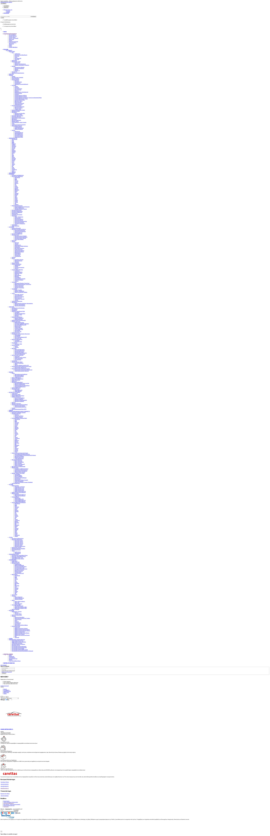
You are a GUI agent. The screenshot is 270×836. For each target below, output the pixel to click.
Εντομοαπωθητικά (19, 132)
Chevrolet (14, 146)
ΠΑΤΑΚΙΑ (11, 484)
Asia (13, 140)
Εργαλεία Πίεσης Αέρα (20, 100)
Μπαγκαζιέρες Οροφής (20, 472)
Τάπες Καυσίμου (15, 225)
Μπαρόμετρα (17, 252)
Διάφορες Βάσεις (19, 272)
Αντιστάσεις (15, 309)
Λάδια (10, 655)
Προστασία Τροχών (16, 549)
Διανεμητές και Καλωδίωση (21, 55)
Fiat (12, 153)
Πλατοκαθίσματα (15, 389)
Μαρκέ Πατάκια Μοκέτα (20, 495)
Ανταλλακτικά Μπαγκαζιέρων (21, 468)
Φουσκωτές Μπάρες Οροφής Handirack (24, 482)
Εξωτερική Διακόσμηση (17, 211)
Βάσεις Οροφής (18, 463)
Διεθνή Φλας (15, 561)
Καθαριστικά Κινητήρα (20, 631)
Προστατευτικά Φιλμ (19, 222)
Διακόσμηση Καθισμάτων (17, 378)
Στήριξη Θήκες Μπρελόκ (17, 269)
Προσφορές (6, 806)
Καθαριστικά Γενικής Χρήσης (21, 628)
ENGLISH (6, 7)
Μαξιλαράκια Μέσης (19, 375)
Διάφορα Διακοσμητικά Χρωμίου (22, 206)
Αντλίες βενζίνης (13, 36)
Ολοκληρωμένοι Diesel (20, 405)
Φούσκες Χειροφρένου (20, 304)
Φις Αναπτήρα (18, 359)
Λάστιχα (16, 612)
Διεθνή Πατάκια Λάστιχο (20, 491)
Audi (13, 141)
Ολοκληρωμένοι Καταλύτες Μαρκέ (19, 404)
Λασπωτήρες (15, 213)
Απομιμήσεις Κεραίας (19, 67)
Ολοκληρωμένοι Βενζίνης (20, 406)
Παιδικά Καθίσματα (16, 387)
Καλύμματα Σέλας (16, 111)
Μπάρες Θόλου (15, 121)
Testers (16, 86)
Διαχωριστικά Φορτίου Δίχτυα (19, 229)
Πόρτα (13, 258)
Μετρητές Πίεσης (19, 101)
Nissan (16, 191)
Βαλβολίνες (11, 656)
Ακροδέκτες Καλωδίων (20, 313)
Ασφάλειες (14, 310)
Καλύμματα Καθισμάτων (17, 382)
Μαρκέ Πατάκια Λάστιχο (20, 494)
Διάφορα (17, 91)
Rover (16, 195)
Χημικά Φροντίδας (19, 137)
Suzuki (16, 201)
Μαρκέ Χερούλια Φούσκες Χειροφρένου (24, 303)
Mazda (16, 188)
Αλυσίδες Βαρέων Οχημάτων (18, 644)
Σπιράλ (13, 408)
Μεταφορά (14, 119)
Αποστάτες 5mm (18, 545)
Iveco (13, 162)
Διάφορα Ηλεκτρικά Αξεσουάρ (19, 320)
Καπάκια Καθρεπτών (19, 207)
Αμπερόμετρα (18, 245)
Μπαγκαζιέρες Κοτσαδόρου (21, 471)
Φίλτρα (10, 40)
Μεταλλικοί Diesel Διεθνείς (21, 400)
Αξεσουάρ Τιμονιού (19, 294)
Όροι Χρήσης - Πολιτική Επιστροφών (11, 804)
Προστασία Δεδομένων (8, 803)
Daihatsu (14, 151)
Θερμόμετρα (17, 265)
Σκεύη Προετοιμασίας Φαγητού (22, 371)
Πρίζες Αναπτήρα (19, 358)
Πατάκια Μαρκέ (15, 496)
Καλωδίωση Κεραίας (19, 68)
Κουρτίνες (14, 240)
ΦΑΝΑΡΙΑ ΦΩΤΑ (12, 559)
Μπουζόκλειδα (18, 102)
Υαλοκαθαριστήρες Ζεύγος (18, 558)
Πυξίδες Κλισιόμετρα (19, 267)
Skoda (16, 197)
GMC (13, 156)
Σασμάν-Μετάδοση (13, 47)
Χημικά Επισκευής (19, 135)
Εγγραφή (8, 10)
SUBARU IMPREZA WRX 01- (7, 729)
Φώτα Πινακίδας (15, 609)
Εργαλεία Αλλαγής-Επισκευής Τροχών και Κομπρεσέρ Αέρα (28, 97)
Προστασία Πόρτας (19, 220)
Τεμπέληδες (14, 288)
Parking (13, 76)
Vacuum (16, 243)
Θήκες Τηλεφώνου (19, 216)
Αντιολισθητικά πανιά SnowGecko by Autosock (22, 651)
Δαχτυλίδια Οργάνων (19, 248)
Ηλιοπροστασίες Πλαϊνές (20, 238)
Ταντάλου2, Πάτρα (5, 782)
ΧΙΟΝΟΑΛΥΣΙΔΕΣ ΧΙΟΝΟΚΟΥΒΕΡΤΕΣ (17, 639)
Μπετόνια (17, 80)
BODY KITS (11, 74)
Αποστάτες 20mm (19, 541)
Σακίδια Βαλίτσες (16, 483)
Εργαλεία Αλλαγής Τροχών (21, 96)
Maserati (14, 171)
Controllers (17, 312)
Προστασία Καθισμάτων (20, 386)
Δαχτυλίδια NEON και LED (20, 324)
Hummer (14, 158)
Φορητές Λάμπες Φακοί (17, 362)
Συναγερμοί (14, 360)
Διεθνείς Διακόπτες (19, 318)
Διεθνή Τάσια (18, 552)
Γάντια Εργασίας (18, 88)
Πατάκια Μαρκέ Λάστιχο (20, 500)
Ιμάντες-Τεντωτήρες (13, 38)
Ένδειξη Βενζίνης (19, 249)
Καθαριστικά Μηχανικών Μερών (22, 633)
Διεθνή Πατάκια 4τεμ (19, 490)
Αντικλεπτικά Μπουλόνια (17, 538)
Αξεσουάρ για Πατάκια (20, 486)
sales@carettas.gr (5, 788)
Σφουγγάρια (17, 624)
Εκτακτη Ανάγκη (15, 79)
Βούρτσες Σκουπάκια (19, 617)
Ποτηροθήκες (18, 277)
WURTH (10, 659)
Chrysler (13, 147)
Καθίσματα (14, 381)
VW (15, 203)
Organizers (17, 270)
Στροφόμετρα (18, 256)
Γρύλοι (10, 46)
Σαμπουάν (17, 637)
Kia (12, 166)
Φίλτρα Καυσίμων (19, 104)
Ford (13, 155)
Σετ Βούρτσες (18, 622)
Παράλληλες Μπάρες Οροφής (21, 480)
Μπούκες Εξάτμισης (16, 403)
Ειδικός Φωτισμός (16, 321)
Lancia (13, 168)
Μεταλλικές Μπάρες (19, 456)
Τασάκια (16, 281)
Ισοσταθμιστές (18, 58)
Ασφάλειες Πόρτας (19, 259)
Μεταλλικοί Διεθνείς (19, 401)
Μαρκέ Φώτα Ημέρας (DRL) (21, 608)
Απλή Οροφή (17, 478)
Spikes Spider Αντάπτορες (18, 640)
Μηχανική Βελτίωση (16, 120)
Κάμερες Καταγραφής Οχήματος (22, 65)
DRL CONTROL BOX (19, 606)
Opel (16, 192)
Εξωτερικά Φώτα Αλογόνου (21, 568)
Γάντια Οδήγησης (18, 295)
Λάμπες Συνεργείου (19, 363)
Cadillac (13, 144)
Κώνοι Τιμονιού (18, 297)
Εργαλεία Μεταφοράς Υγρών (21, 98)
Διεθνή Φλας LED (15, 562)
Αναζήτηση (33, 16)
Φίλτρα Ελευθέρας (19, 129)
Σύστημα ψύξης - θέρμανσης (13, 43)
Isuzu (13, 161)
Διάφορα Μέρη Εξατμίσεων (18, 395)
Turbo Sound (15, 393)
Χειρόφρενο (14, 302)
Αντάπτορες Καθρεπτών (17, 176)
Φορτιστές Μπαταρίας (20, 354)
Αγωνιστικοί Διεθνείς (20, 397)
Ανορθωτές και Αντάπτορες (18, 308)
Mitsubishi (17, 189)
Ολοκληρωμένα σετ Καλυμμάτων (22, 385)
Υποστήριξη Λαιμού (19, 376)
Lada (13, 167)
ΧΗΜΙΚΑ (11, 638)
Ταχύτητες (14, 282)
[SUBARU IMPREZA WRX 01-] (14, 726)
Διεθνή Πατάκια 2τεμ (19, 489)
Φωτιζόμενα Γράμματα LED (21, 337)
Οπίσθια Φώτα (18, 572)
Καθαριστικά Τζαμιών (20, 634)
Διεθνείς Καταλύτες (16, 396)
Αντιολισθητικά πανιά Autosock (19, 646)
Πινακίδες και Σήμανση (17, 214)
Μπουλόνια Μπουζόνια (20, 546)
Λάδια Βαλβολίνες (19, 133)
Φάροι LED (17, 602)
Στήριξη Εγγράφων (19, 279)
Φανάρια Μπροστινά (19, 598)
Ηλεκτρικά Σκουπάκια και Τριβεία (22, 618)
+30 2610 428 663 (5, 795)
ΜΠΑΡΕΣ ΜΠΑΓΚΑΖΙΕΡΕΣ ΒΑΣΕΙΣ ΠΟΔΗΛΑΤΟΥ (19, 411)
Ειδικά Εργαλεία (18, 93)
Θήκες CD (17, 274)
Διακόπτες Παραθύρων (17, 317)
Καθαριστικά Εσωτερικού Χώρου (22, 629)
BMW (13, 142)
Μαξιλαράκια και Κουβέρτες (21, 374)
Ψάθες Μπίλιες (18, 391)
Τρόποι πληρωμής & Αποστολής (10, 802)
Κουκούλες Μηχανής (16, 116)
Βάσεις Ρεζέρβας (18, 465)
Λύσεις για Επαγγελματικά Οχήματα (20, 453)
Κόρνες (16, 346)
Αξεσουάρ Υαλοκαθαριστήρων (19, 556)
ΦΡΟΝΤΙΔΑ (11, 610)
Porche (16, 449)
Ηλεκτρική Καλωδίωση (17, 339)
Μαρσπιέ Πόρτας (18, 260)
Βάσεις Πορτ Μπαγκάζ (20, 464)
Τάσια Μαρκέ (18, 553)
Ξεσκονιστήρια (18, 619)
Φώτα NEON (17, 330)
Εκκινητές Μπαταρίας (20, 350)
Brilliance (14, 143)
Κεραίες (13, 66)
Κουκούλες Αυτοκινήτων (17, 115)
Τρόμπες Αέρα (18, 108)
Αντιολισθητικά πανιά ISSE (18, 648)
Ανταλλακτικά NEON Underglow (22, 323)
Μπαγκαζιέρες (15, 467)
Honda (13, 157)
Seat (16, 196)
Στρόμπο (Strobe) (18, 328)
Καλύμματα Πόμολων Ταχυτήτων (22, 283)
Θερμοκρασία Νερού (19, 251)
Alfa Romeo (14, 139)
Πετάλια (13, 257)
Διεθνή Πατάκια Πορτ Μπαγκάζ (19, 492)
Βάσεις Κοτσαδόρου (19, 462)
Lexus (13, 170)
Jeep (13, 165)
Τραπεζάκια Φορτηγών (17, 301)
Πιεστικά (17, 621)
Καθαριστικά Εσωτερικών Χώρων (22, 630)
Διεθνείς (17, 204)
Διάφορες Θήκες (18, 273)
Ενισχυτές (17, 56)
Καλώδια (17, 315)
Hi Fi (13, 52)
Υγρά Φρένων (12, 657)
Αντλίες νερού (12, 37)
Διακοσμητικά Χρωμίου (17, 205)
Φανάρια (14, 595)
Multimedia (14, 60)
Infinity (13, 160)
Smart (16, 198)
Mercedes (17, 442)
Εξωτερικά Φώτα (16, 563)
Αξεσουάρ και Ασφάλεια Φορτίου (22, 454)
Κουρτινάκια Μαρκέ (19, 239)
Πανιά (16, 620)
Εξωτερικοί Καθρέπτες (17, 212)
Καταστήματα (6, 801)
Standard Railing (18, 475)
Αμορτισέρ (11, 39)
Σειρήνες (17, 347)
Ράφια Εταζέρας (15, 263)
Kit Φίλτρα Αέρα (18, 126)
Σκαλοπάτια (14, 224)
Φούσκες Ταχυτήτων (19, 287)
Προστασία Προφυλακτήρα (21, 221)
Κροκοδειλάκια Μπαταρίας (21, 353)
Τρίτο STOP (14, 594)
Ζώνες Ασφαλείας (16, 380)
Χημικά (13, 130)
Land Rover (14, 169)
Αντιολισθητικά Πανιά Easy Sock (19, 647)
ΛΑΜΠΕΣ (11, 410)
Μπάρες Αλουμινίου (19, 457)
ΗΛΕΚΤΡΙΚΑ (11, 306)
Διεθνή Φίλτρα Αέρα (19, 128)
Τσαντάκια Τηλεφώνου (20, 223)
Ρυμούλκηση (17, 83)
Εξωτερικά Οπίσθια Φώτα (20, 566)
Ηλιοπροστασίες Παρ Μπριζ (21, 237)
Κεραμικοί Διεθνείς (19, 399)
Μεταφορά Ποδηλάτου (17, 459)
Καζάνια (13, 402)
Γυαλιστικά (17, 627)
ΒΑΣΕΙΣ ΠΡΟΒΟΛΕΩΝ (19, 565)
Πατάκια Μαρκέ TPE (19, 499)
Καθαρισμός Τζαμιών (17, 611)
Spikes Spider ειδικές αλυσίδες (19, 642)
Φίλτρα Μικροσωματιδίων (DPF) (19, 409)
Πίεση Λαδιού (18, 254)
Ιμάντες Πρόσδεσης (19, 415)
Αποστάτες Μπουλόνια (17, 539)
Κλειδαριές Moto (18, 114)
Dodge (13, 152)
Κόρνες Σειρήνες (15, 345)
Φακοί (16, 364)
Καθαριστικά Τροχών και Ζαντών (22, 635)
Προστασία (14, 215)
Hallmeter (17, 242)
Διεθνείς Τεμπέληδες (19, 291)
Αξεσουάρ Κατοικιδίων (20, 230)
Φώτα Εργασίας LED (19, 573)
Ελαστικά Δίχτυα (18, 232)
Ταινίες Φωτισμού (19, 329)
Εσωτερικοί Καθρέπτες (17, 233)
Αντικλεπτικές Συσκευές (17, 77)
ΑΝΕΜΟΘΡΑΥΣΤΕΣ (13, 138)
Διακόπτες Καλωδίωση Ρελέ (18, 311)
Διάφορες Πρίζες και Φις (20, 357)
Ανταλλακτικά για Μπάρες (21, 477)
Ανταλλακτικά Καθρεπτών (18, 175)
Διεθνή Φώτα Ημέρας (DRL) (21, 607)
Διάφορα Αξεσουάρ (16, 228)
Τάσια (13, 550)
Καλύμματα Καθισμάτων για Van (22, 383)
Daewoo (13, 150)
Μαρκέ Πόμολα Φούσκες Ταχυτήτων (23, 284)
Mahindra (17, 440)
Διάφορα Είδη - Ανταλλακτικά (21, 92)
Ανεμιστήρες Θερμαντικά (20, 367)
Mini (15, 444)
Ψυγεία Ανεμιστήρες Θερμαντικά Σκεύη (21, 368)
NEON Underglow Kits (19, 322)
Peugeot (16, 193)
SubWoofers (17, 53)
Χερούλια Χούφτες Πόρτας (21, 209)
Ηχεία (16, 57)
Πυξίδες (16, 266)
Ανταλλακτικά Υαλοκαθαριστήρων (20, 555)
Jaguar (13, 164)
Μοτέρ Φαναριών (18, 597)
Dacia (13, 149)
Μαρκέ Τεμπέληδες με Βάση (21, 292)
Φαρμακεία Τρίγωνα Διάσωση (21, 84)
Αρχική (5, 689)
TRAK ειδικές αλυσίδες (17, 643)
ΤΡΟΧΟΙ (11, 537)
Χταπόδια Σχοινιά (19, 417)
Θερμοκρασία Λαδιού (19, 250)
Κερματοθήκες (18, 275)
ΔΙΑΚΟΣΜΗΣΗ (12, 173)
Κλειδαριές (14, 112)
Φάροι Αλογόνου (18, 603)
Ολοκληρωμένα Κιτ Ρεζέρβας (18, 548)
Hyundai (13, 159)
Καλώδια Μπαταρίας (19, 351)
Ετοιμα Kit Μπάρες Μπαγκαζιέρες (19, 418)
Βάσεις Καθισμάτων (16, 377)
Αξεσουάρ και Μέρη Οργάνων (21, 246)
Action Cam (17, 62)
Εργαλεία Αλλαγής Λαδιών (21, 95)
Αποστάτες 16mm (19, 540)
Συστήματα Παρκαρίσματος (18, 73)
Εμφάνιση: (3, 696)
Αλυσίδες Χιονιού (16, 645)
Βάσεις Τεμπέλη (18, 290)
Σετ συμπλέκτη (12, 34)
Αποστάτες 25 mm (19, 543)
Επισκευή (14, 85)
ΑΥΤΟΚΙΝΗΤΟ (9, 50)
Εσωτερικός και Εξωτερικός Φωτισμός (21, 333)
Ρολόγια (16, 268)
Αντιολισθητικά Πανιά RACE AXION (20, 649)
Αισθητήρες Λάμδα (16, 394)
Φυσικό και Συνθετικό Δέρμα (21, 625)
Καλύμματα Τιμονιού (19, 296)
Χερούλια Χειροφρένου (20, 305)
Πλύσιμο (14, 616)
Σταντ (13, 123)
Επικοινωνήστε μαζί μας (9, 805)
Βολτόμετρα (17, 247)
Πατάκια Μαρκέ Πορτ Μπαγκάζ (19, 502)
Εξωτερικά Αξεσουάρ (17, 210)
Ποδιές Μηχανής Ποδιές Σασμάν (19, 122)
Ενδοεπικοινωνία (16, 332)
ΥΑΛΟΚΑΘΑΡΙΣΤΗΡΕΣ (14, 554)
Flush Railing (17, 474)
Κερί (16, 636)
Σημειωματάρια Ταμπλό (20, 278)
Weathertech (17, 498)
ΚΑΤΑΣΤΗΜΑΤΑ (8, 2)
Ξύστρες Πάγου (18, 613)
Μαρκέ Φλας (15, 574)
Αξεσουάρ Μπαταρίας (20, 349)
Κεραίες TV (17, 70)
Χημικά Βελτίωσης (19, 134)
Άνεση (13, 373)
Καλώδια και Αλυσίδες (20, 113)
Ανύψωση (17, 87)
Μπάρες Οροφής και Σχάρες (18, 473)
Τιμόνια (16, 300)
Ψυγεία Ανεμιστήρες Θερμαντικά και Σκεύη (21, 366)
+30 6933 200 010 (5, 786)
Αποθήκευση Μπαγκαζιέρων (21, 469)
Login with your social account (8, 670)
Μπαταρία (14, 348)
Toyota (16, 202)
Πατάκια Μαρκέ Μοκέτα (20, 501)
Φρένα (10, 45)
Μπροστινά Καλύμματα (20, 384)
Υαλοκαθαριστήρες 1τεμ (17, 557)
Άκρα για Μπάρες (18, 476)
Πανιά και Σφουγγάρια (17, 615)
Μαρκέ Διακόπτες (19, 319)
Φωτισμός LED (18, 331)
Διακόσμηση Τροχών (16, 547)
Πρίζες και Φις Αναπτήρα (17, 355)
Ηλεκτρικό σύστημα (13, 41)
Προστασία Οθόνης (19, 219)
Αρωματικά (17, 131)
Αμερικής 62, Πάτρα (5, 793)
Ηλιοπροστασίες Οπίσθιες (21, 236)
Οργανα (13, 241)
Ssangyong (17, 535)
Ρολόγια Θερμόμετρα (16, 264)
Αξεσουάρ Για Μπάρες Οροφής (19, 412)
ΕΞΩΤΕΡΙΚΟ (11, 174)
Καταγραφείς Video (16, 61)
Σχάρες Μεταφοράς (19, 458)
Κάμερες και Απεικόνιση (20, 64)
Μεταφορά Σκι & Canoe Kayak (18, 466)
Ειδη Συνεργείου (15, 78)
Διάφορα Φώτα (18, 326)
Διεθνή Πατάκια (15, 485)
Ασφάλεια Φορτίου (16, 413)
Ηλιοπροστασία (15, 234)
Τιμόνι (13, 293)
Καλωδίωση (14, 342)
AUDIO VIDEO (12, 51)
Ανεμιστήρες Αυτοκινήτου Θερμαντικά (23, 369)
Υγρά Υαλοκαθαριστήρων (15, 660)
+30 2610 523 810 (5, 784)
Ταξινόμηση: (3, 698)
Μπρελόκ (17, 276)
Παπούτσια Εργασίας (19, 103)
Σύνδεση (8, 12)
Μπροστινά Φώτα (19, 571)
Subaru (16, 200)
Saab (16, 530)
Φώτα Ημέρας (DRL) (16, 604)
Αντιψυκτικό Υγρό (13, 658)
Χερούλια (17, 261)
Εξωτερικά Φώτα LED (19, 567)
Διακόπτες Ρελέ (18, 314)
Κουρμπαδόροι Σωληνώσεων (18, 117)
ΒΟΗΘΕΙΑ (3, 2)
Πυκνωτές (17, 59)
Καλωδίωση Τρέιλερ (19, 570)
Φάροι (13, 600)
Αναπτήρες (17, 356)
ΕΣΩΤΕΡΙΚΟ (11, 227)
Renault (16, 194)
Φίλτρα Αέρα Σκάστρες (17, 125)
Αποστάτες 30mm (19, 544)
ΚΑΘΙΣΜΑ (11, 372)
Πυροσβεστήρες (18, 82)
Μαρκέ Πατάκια (15, 493)
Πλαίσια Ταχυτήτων (19, 285)
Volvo (16, 592)
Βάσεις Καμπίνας (18, 460)
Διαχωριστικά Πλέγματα (20, 231)
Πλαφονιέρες (18, 327)
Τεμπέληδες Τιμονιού (19, 299)
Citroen (13, 148)
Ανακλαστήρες (18, 564)
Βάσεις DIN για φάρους (20, 601)
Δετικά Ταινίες (18, 89)
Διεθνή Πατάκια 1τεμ (19, 487)
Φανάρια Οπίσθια (18, 599)
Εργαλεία (17, 94)
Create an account (5, 685)
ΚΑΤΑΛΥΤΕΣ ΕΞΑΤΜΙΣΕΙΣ (14, 392)
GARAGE (11, 75)
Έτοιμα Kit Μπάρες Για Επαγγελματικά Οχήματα (25, 455)
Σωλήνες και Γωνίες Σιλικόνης (19, 124)
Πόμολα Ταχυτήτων (19, 286)
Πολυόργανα (17, 255)
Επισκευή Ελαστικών (16, 105)
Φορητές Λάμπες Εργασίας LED (22, 365)
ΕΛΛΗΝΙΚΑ (3, 3)
